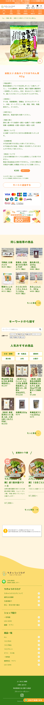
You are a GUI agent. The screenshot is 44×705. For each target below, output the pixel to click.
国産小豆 (28, 334)
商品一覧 (9, 18)
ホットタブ (13, 334)
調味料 (15, 337)
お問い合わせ (22, 685)
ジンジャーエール (36, 334)
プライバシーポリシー (22, 691)
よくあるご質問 (22, 681)
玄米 (23, 334)
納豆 (11, 337)
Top (3, 18)
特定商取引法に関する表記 (22, 688)
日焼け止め (21, 337)
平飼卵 (19, 334)
